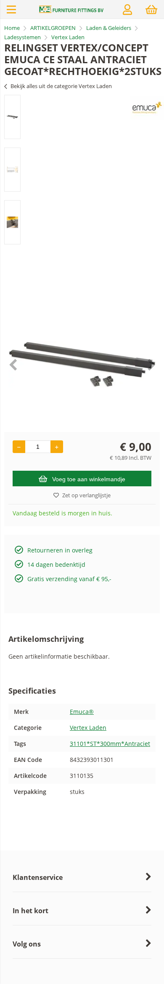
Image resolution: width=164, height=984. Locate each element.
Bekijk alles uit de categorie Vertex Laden (61, 86)
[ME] (71, 11)
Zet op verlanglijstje (86, 495)
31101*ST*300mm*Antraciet (110, 744)
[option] (12, 117)
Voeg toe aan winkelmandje (88, 479)
